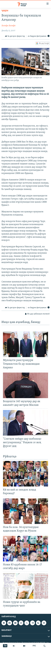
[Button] (15, 36)
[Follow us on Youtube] (15, 623)
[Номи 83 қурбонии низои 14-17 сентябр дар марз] (25, 548)
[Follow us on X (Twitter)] (26, 623)
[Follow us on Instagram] (21, 623)
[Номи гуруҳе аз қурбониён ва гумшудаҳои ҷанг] (25, 586)
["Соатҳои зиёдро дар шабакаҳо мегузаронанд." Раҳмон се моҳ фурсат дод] (25, 423)
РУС (34, 646)
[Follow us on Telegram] (32, 623)
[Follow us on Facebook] (9, 623)
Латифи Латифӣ (8, 26)
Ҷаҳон (4, 11)
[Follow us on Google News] (3, 623)
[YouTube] (24, 646)
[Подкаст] (44, 623)
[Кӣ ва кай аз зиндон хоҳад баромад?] (25, 474)
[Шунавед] (14, 646)
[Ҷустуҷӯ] (44, 646)
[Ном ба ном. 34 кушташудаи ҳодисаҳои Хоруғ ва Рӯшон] (25, 511)
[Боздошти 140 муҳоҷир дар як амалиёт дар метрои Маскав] (25, 385)
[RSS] (38, 623)
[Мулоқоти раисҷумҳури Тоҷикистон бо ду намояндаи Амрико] (25, 344)
